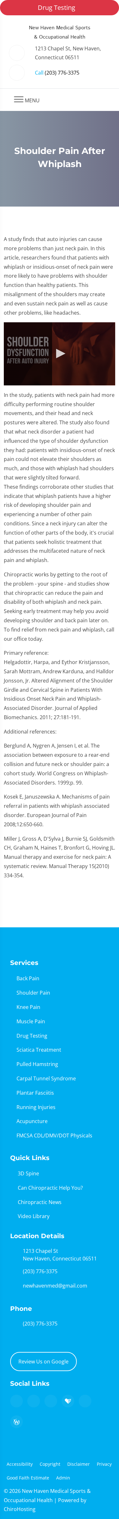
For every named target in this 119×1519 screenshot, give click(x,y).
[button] (60, 354)
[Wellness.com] (16, 1421)
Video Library (34, 1216)
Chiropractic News (40, 1202)
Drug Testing (56, 7)
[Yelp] (50, 1401)
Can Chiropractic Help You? (50, 1187)
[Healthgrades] (68, 1401)
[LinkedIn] (85, 1401)
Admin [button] (63, 1478)
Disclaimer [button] (78, 1464)
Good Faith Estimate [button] (28, 1478)
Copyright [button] (50, 1464)
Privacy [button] (104, 1464)
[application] (59, 353)
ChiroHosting (20, 1509)
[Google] (16, 1401)
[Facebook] (33, 1401)
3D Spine (28, 1173)
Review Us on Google (43, 1361)
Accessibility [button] (20, 1464)
